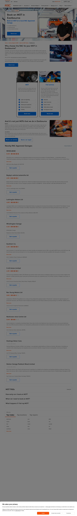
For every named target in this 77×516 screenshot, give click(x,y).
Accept (43, 513)
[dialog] (38, 509)
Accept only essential (55, 513)
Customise (68, 513)
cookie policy (17, 510)
